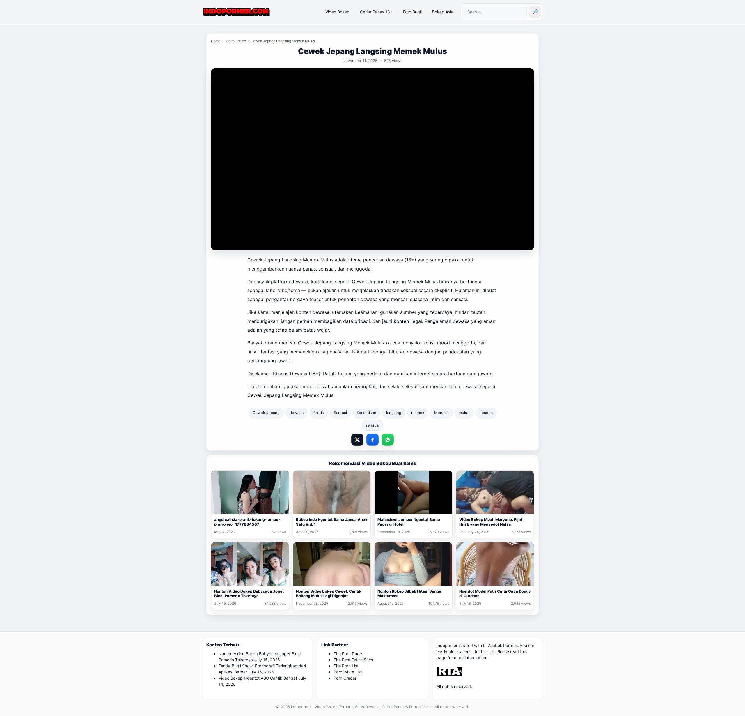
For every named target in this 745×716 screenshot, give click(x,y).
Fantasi (340, 412)
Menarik (441, 412)
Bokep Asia (442, 11)
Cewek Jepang (266, 412)
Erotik (318, 412)
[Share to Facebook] (372, 440)
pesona (486, 412)
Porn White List (348, 671)
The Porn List (346, 665)
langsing (393, 412)
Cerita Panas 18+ (376, 11)
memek (417, 412)
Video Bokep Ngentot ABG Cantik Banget (258, 678)
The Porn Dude (348, 653)
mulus (464, 412)
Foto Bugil (412, 11)
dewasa (297, 412)
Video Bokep (337, 11)
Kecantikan (366, 412)
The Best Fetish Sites (353, 659)
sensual (372, 425)
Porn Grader (345, 678)
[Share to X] (357, 440)
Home (216, 41)
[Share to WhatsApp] (388, 440)
